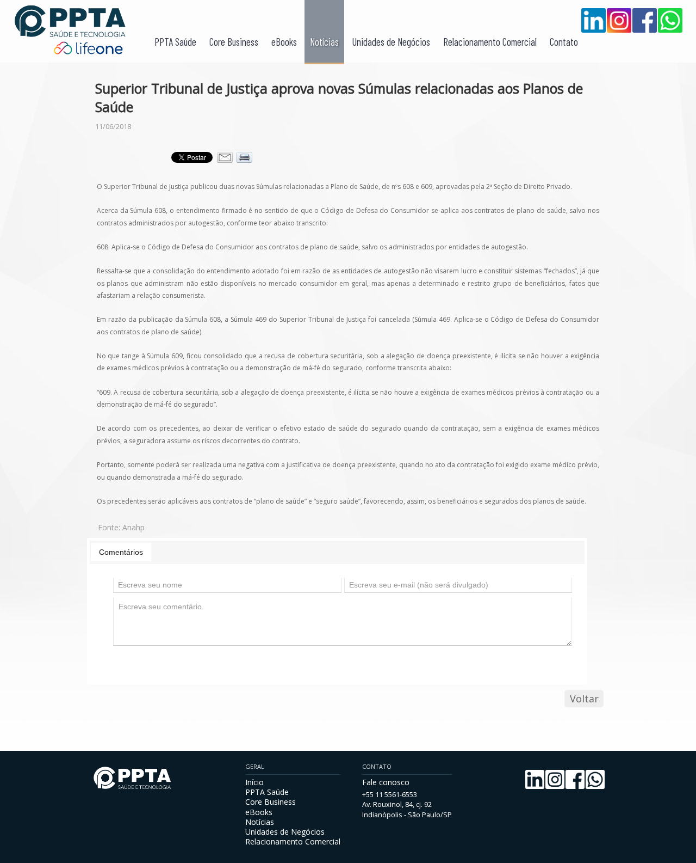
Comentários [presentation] (121, 552)
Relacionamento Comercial (490, 41)
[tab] (121, 552)
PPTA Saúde (175, 41)
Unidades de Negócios (391, 41)
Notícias (324, 41)
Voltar (584, 698)
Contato (564, 41)
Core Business (233, 41)
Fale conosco (385, 782)
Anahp (133, 527)
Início (254, 782)
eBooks (284, 41)
